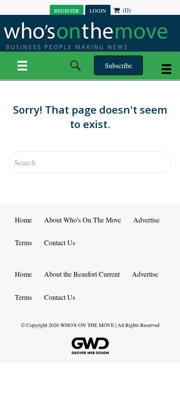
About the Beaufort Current (82, 273)
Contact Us (59, 242)
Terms (23, 242)
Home (23, 219)
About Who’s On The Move (82, 219)
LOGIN (98, 10)
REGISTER (66, 10)
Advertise (146, 219)
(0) (126, 9)
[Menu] (22, 66)
